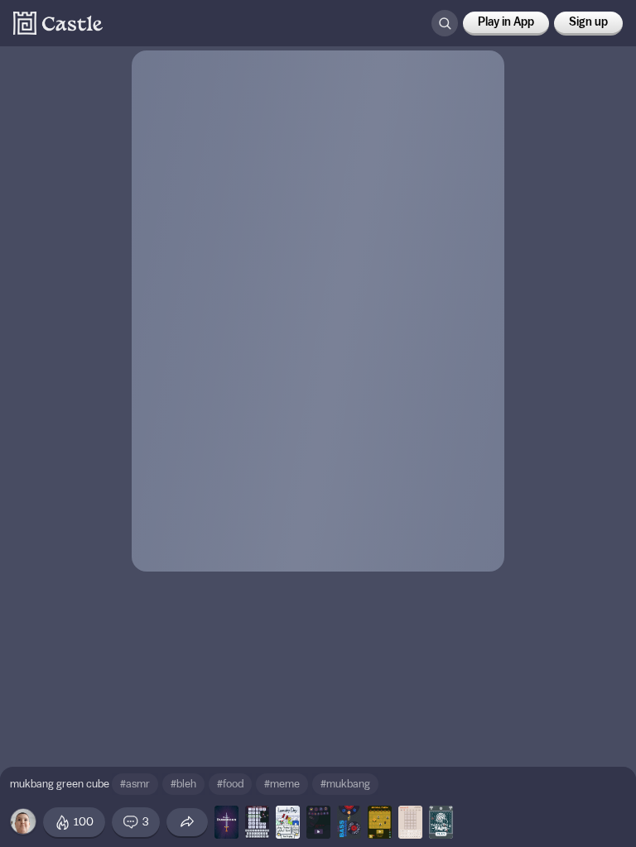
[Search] (444, 23)
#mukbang (345, 783)
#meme (282, 783)
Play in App (506, 22)
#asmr (135, 783)
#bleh (183, 783)
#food (230, 783)
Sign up (588, 22)
